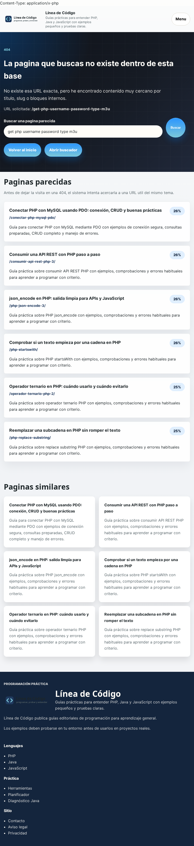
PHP (12, 755)
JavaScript (17, 768)
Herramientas (20, 788)
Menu (181, 19)
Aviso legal (17, 827)
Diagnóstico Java (23, 800)
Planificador (18, 794)
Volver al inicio (22, 150)
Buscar (176, 127)
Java (12, 762)
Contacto (16, 820)
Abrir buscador (63, 150)
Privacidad (17, 833)
